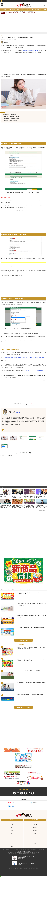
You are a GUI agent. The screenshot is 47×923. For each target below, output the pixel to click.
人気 (1, 9)
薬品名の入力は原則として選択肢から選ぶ (11, 118)
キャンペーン (27, 9)
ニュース (5, 9)
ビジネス (44, 9)
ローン (39, 9)
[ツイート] (17, 453)
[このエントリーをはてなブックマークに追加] (30, 453)
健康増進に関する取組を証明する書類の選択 (11, 116)
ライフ (12, 839)
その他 (12, 846)
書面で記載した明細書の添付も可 (10, 120)
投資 (18, 9)
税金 (36, 9)
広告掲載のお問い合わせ (23, 849)
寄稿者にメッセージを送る (7, 427)
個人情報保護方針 (41, 849)
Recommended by (41, 510)
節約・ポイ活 (22, 9)
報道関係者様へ (8, 849)
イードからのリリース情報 (26, 851)
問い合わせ (13, 849)
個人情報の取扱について (34, 849)
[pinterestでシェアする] (27, 453)
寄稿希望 (17, 849)
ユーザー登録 (35, 819)
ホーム (12, 824)
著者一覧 (4, 849)
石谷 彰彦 (12, 412)
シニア (12, 830)
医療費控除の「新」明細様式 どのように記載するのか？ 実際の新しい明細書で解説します (24, 357)
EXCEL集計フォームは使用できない (9, 114)
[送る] (23, 453)
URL (3, 430)
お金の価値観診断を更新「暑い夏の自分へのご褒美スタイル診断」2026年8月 (20, 12)
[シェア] (20, 453)
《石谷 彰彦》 (43, 380)
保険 (32, 9)
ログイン (12, 819)
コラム (35, 839)
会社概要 (19, 851)
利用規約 (28, 849)
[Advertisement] (23, 470)
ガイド (12, 843)
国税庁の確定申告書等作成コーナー (30, 50)
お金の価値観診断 (12, 9)
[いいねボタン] (26, 404)
